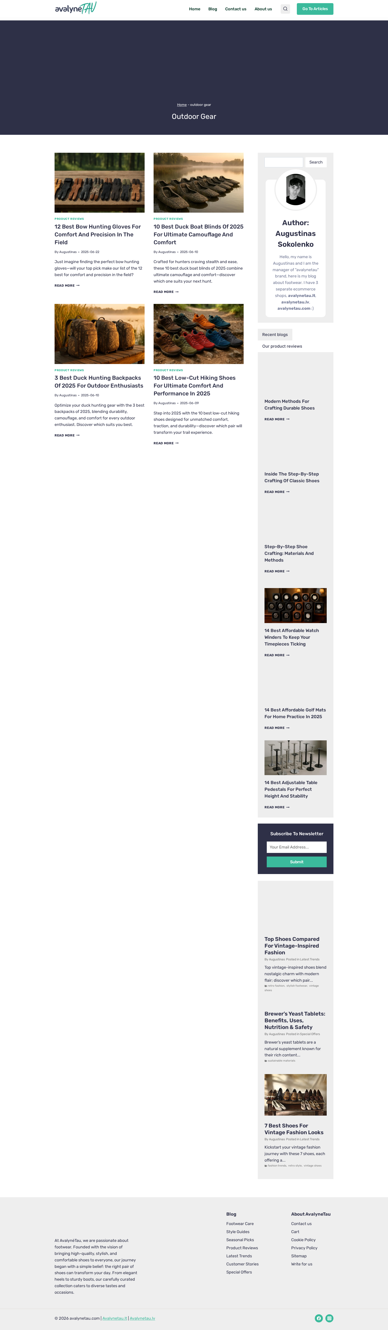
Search (316, 162)
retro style (295, 1165)
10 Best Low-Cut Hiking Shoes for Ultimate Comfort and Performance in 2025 (195, 386)
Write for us (301, 1264)
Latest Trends (310, 959)
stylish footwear (297, 985)
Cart (295, 1231)
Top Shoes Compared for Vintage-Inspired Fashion (292, 946)
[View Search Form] (285, 9)
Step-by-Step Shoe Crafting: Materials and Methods (289, 553)
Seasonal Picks (240, 1239)
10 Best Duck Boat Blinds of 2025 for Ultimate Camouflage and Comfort (199, 234)
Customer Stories (242, 1264)
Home (194, 9)
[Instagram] (329, 1318)
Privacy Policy (304, 1247)
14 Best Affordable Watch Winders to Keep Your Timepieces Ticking (292, 637)
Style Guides (237, 1231)
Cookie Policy (303, 1239)
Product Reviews (69, 218)
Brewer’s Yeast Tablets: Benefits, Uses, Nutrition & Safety (295, 1020)
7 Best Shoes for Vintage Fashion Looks (294, 1129)
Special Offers (310, 1034)
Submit (297, 861)
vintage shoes (313, 1165)
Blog (212, 9)
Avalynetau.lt (114, 1318)
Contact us (236, 9)
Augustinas (68, 252)
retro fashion (276, 985)
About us (263, 9)
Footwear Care (240, 1223)
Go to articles (315, 8)
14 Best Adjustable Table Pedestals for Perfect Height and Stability (291, 789)
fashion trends (277, 1165)
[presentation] (100, 183)
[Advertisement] (194, 51)
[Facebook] (319, 1318)
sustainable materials (281, 1060)
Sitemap (299, 1256)
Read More (67, 286)
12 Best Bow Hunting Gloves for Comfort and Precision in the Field (98, 234)
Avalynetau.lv (142, 1318)
